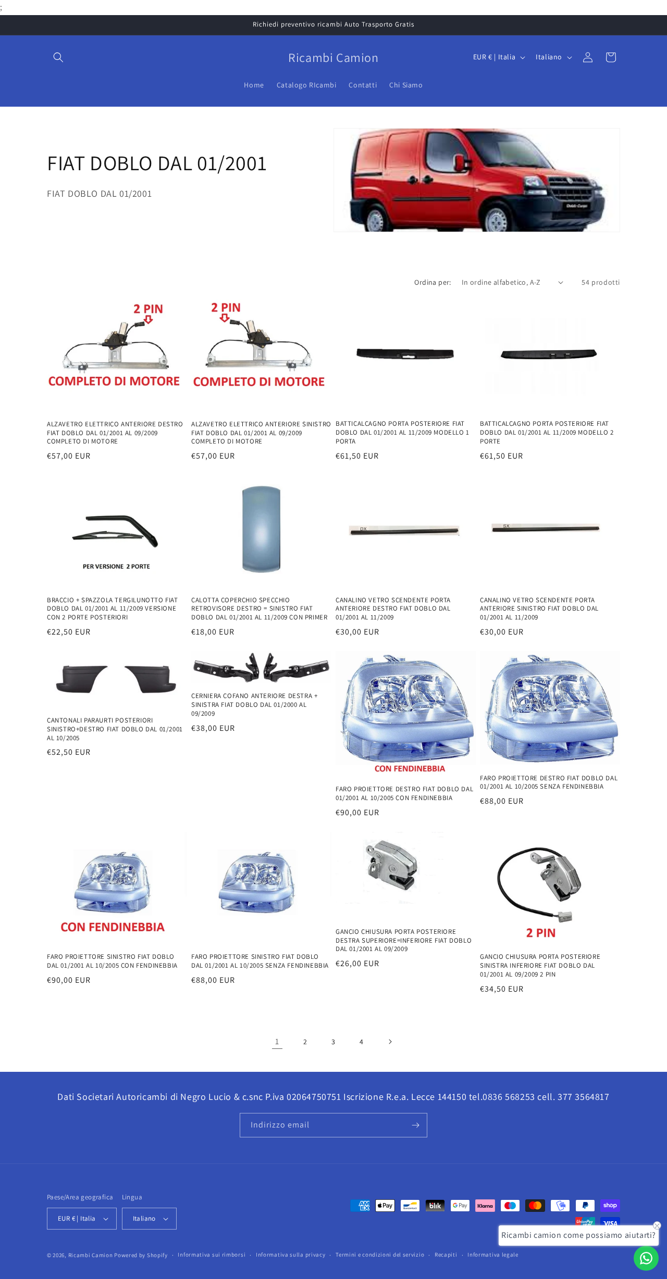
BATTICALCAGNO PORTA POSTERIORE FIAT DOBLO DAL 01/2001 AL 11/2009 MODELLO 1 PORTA (403, 432)
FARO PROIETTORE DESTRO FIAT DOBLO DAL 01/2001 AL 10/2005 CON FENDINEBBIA (404, 793)
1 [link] (277, 1040)
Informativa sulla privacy (291, 1254)
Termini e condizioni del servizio (380, 1254)
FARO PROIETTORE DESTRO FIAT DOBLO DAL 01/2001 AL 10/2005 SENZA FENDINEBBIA (548, 782)
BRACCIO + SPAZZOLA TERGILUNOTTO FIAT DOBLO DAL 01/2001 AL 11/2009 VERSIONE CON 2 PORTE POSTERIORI (112, 609)
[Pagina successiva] (389, 1041)
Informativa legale (492, 1254)
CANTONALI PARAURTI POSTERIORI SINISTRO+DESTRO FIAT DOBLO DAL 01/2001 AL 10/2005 (115, 729)
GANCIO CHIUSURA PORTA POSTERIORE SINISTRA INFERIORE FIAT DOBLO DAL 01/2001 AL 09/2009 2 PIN (540, 966)
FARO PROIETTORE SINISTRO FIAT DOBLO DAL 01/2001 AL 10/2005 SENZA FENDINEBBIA (260, 961)
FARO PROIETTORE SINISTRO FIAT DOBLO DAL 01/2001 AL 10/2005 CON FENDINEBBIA (112, 961)
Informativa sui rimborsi (211, 1254)
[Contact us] (646, 1258)
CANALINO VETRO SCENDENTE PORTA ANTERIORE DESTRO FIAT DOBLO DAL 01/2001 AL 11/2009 (393, 609)
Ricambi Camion (90, 1255)
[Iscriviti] (415, 1125)
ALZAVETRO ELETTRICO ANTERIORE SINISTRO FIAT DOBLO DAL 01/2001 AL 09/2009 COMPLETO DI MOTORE (261, 433)
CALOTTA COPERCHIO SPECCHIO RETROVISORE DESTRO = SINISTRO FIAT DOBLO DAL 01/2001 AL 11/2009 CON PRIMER (259, 609)
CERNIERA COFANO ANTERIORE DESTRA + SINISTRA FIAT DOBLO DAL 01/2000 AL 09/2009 (254, 705)
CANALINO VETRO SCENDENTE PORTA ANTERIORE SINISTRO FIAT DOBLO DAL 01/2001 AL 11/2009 (539, 609)
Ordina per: (432, 282)
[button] (58, 57)
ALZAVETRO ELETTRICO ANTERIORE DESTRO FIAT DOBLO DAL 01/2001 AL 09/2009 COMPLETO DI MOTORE (115, 433)
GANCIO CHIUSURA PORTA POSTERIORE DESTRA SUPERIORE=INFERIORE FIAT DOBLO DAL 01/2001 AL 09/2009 (404, 941)
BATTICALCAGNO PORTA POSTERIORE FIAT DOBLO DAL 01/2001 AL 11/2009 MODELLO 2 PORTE (547, 432)
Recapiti (446, 1254)
